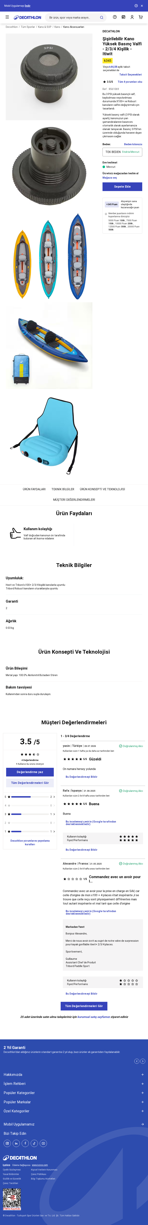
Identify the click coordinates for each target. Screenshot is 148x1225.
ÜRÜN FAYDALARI (34, 489)
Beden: (107, 144)
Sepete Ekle (122, 186)
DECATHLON (111, 31)
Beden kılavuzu (133, 144)
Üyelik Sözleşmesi (12, 1169)
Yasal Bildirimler (11, 1174)
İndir (28, 5)
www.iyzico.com (40, 1165)
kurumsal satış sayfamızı (93, 1017)
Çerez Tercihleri (10, 1183)
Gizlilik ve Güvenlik (12, 1179)
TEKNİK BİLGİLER (62, 489)
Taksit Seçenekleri (130, 74)
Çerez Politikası (38, 1174)
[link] (30, 772)
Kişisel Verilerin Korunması (44, 1169)
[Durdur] (136, 6)
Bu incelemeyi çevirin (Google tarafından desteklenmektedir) (91, 823)
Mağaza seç (110, 177)
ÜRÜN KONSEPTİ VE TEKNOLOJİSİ (102, 489)
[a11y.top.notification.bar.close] (142, 6)
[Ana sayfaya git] (27, 17)
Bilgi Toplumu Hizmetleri (43, 1179)
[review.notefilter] (54, 797)
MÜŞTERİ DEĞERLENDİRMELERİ (74, 499)
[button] (74, 515)
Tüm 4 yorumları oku (124, 81)
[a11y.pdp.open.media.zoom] (49, 77)
